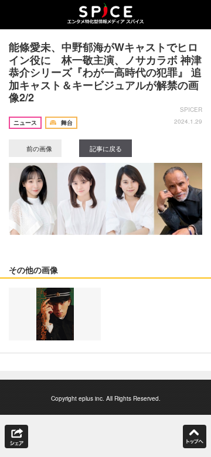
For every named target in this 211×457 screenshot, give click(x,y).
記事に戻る (106, 148)
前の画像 (38, 148)
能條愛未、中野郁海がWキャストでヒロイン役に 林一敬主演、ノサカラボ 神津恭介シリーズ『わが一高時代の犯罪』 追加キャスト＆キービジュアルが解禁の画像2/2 (105, 72)
